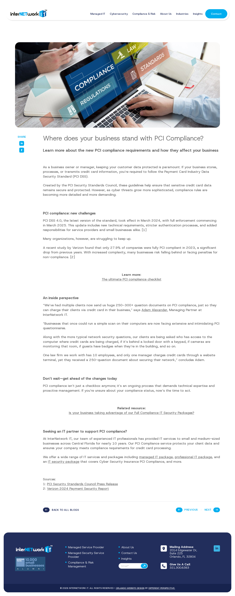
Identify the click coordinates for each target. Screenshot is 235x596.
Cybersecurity (119, 13)
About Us (165, 13)
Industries (182, 13)
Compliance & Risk (144, 13)
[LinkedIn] (217, 548)
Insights (198, 13)
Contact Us (129, 553)
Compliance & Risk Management (81, 564)
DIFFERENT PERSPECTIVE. (162, 588)
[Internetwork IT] (34, 549)
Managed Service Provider (86, 547)
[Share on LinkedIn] (21, 143)
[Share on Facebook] (21, 150)
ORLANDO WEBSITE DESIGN (130, 588)
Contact (216, 13)
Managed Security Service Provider (86, 555)
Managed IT (97, 13)
